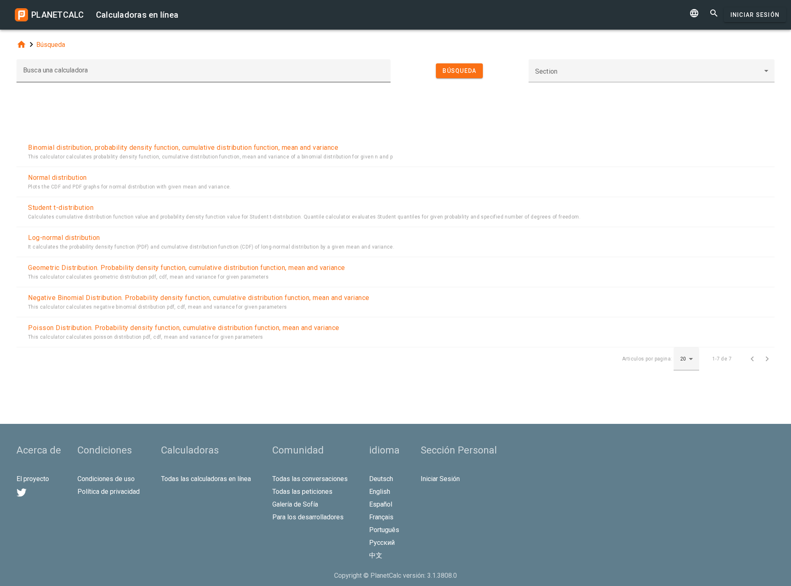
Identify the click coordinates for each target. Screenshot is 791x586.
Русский (382, 542)
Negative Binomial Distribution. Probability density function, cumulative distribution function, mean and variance (199, 298)
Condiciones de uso (106, 479)
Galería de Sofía (295, 504)
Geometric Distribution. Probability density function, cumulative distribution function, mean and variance (186, 268)
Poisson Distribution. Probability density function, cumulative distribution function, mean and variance (183, 328)
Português (384, 530)
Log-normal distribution (64, 238)
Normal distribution (57, 177)
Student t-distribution (61, 208)
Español (380, 504)
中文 (375, 555)
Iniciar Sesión (755, 15)
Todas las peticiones (302, 491)
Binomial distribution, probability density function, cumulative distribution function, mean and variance (183, 147)
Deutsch (381, 479)
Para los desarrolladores (308, 517)
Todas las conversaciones (310, 479)
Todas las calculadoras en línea (206, 479)
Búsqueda (50, 45)
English (379, 491)
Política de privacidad (108, 491)
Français (381, 517)
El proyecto (32, 479)
